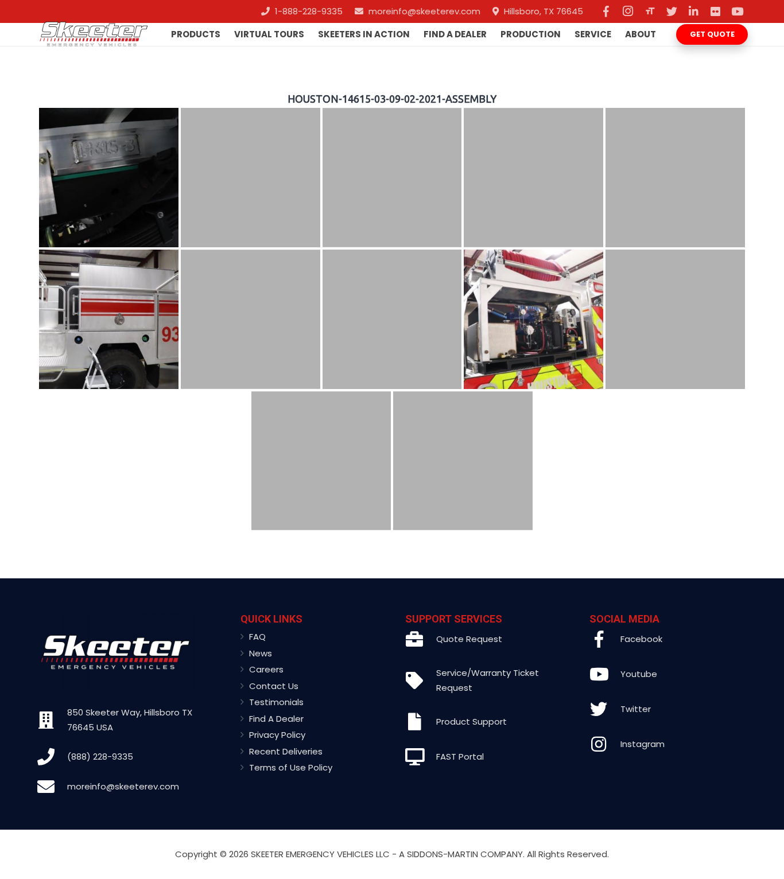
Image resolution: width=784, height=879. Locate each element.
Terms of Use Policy (290, 767)
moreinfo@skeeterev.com (123, 786)
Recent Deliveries (286, 751)
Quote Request (469, 639)
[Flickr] (715, 11)
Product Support (471, 721)
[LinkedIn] (693, 11)
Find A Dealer (276, 719)
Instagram (642, 744)
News (260, 653)
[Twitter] (671, 11)
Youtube (638, 674)
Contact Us (273, 686)
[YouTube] (737, 11)
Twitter (635, 709)
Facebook (641, 639)
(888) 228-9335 (100, 756)
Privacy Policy (277, 735)
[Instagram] (628, 11)
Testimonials (276, 702)
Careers (266, 669)
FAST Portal (460, 756)
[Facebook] (606, 11)
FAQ (257, 637)
